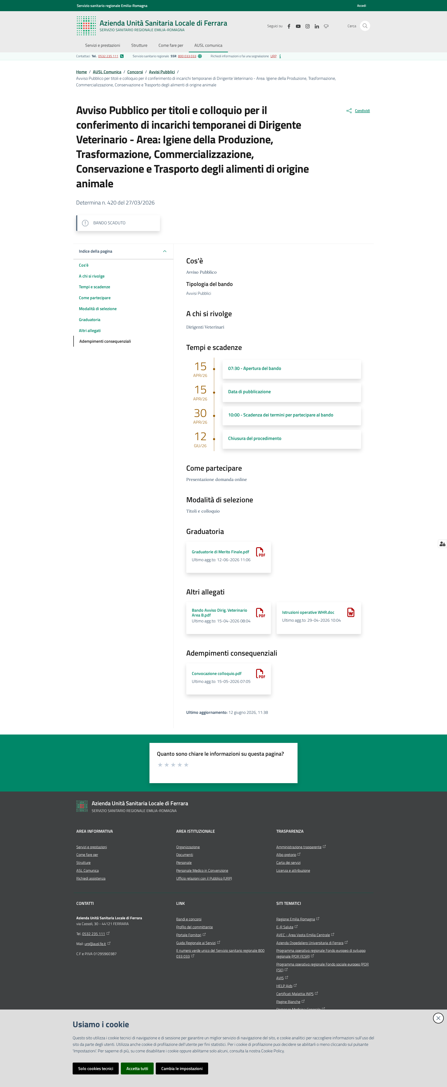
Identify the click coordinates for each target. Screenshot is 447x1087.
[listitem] (100, 56)
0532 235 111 (108, 56)
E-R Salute (284, 927)
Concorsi (135, 72)
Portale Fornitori (188, 935)
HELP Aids (284, 986)
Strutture (83, 862)
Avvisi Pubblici (162, 72)
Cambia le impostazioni (182, 1068)
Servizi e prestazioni (91, 847)
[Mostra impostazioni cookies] (442, 544)
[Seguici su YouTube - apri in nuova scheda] (296, 26)
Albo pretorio (286, 854)
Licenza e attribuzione (293, 870)
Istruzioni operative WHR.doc (308, 612)
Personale (184, 862)
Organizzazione (188, 847)
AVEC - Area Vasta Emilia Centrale (303, 935)
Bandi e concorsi (188, 919)
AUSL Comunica (107, 72)
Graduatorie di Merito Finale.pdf (220, 551)
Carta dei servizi (288, 862)
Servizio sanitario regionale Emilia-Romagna (112, 5)
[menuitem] (103, 45)
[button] (365, 26)
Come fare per (87, 854)
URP (274, 56)
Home (81, 72)
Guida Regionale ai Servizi (196, 943)
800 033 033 (187, 56)
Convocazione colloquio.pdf (216, 673)
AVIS (280, 978)
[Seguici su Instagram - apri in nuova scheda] (305, 26)
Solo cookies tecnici (95, 1068)
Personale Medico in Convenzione (202, 870)
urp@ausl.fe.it (95, 943)
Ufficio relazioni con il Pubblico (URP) (204, 878)
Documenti (184, 854)
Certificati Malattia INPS (295, 993)
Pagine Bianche (288, 1001)
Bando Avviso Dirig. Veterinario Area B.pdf (219, 613)
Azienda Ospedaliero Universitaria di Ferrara (309, 943)
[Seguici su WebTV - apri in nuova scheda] (324, 26)
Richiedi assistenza (90, 878)
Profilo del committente (194, 927)
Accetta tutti (137, 1068)
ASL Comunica (87, 870)
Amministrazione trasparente (299, 847)
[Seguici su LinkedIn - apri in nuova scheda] (315, 26)
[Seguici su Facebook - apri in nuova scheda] (287, 26)
